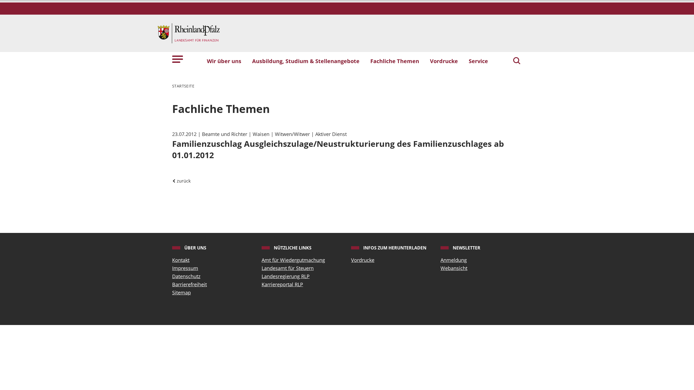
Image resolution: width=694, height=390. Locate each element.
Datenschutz (186, 276)
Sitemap (181, 292)
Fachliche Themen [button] (394, 61)
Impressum (185, 268)
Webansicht (454, 268)
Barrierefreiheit (189, 284)
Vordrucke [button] (444, 61)
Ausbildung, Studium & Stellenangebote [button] (305, 61)
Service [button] (478, 61)
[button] (177, 58)
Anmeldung (454, 260)
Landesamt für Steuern (288, 268)
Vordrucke (362, 260)
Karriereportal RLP (282, 284)
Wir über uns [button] (224, 61)
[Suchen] (517, 61)
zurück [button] (183, 181)
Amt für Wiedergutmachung (293, 260)
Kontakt (180, 260)
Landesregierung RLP (286, 276)
